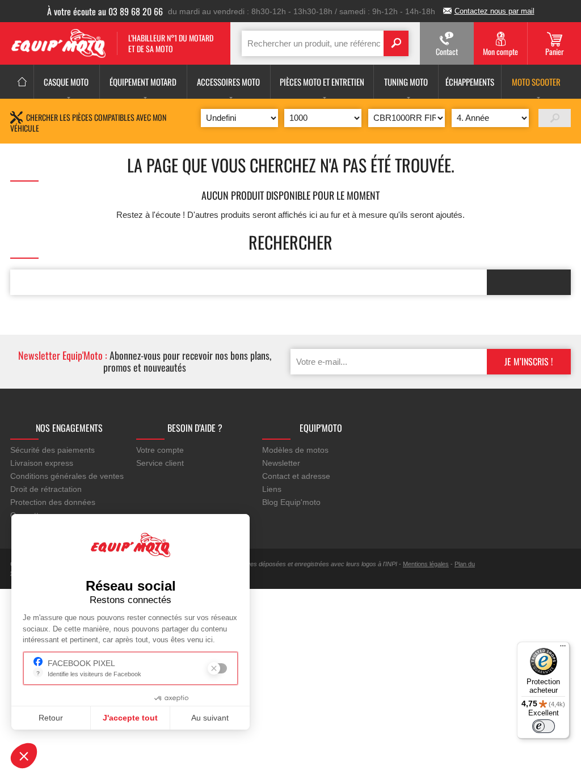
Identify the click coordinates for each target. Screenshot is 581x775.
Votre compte (160, 449)
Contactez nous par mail (494, 11)
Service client (160, 462)
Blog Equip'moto (291, 502)
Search (396, 43)
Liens (271, 489)
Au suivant (210, 717)
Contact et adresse (296, 476)
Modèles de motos (295, 449)
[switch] (543, 726)
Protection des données (52, 502)
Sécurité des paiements (52, 449)
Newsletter (281, 462)
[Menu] (563, 648)
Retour (51, 717)
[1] (554, 118)
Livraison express (41, 462)
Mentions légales (426, 564)
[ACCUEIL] (21, 82)
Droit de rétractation (46, 489)
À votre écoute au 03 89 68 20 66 (105, 11)
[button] (23, 755)
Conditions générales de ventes (67, 476)
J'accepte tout (130, 717)
